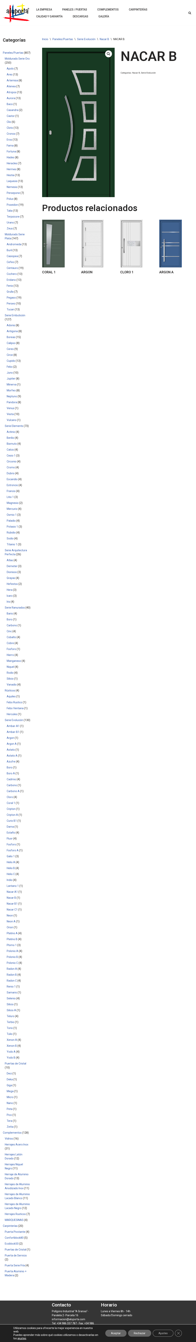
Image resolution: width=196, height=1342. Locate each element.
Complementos (108, 9)
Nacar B (104, 39)
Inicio (45, 39)
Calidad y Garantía (49, 16)
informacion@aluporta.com (68, 1319)
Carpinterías (138, 9)
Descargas (80, 16)
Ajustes (163, 1333)
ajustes (21, 1338)
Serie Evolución (86, 39)
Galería (103, 16)
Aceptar (116, 1333)
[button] (108, 53)
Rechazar (139, 1333)
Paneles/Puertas (62, 39)
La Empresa (44, 9)
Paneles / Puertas (74, 9)
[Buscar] (189, 12)
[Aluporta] (16, 12)
